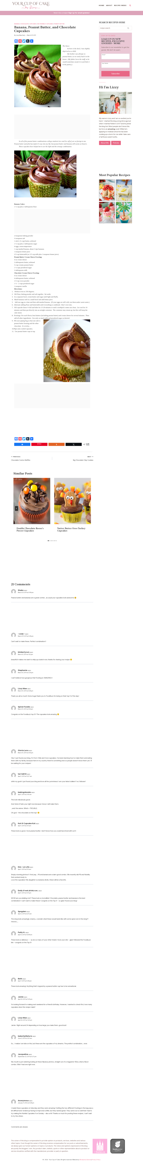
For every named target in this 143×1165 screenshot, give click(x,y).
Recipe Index (120, 5)
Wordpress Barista (85, 1160)
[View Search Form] (130, 5)
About (109, 5)
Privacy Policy (96, 1160)
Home (101, 5)
